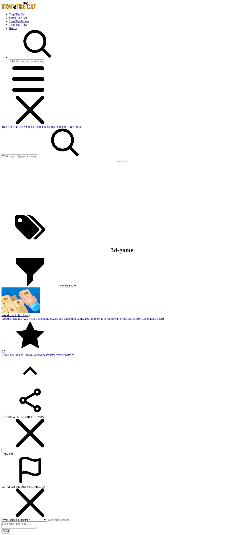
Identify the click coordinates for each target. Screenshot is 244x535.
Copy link (8, 453)
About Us (7, 354)
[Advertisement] (122, 187)
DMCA (31, 354)
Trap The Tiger (18, 24)
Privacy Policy (45, 354)
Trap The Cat (17, 14)
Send (6, 531)
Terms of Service (64, 354)
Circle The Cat (18, 17)
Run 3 (13, 28)
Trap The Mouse (19, 21)
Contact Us (20, 354)
